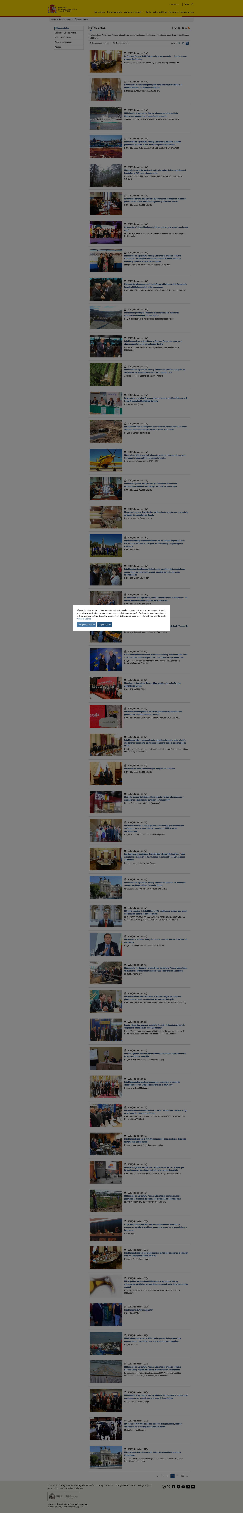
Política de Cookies (84, 619)
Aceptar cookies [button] (104, 625)
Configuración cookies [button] (86, 625)
